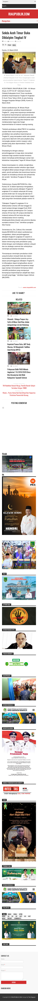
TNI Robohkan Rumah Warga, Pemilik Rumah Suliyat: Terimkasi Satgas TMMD (19, 386)
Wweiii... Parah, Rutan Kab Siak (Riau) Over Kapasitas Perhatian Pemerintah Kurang (19, 394)
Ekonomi (11, 41)
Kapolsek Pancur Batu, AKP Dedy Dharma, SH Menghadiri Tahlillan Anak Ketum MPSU (18, 347)
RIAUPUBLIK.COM (19, 14)
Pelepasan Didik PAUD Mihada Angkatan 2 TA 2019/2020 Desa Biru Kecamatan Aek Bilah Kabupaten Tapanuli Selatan (18, 373)
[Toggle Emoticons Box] (3, 408)
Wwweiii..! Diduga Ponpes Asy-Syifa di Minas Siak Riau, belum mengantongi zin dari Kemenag (18, 322)
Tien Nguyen (31, 997)
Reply (5, 41)
